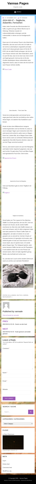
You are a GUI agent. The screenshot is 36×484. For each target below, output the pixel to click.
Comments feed (7, 467)
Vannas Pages (18, 3)
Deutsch (20, 295)
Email (5, 381)
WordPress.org (7, 471)
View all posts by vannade (11, 315)
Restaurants (7, 297)
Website (5, 389)
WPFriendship (16, 480)
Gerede (25, 295)
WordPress (29, 480)
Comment (6, 348)
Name (5, 372)
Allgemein (12, 295)
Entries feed (6, 464)
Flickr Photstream (9, 434)
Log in (4, 460)
